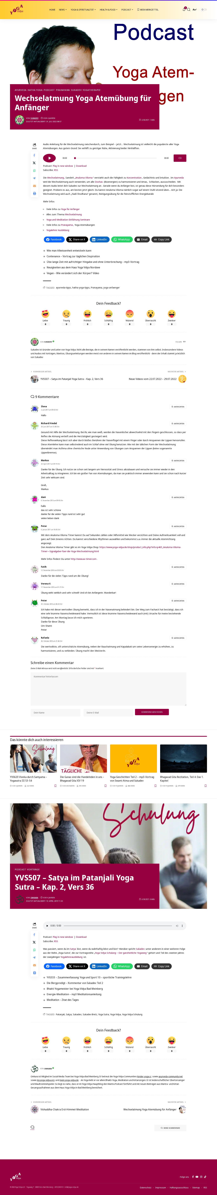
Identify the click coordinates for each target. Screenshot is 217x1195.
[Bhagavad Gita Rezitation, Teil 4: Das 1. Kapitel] (183, 758)
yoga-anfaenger (111, 287)
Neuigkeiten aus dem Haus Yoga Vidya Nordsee (73, 267)
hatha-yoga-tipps (81, 287)
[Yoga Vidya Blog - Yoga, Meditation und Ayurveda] (16, 9)
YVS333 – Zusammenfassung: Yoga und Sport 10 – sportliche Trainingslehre (89, 977)
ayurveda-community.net (171, 1076)
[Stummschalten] (180, 158)
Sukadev (76, 90)
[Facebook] (192, 1177)
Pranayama (63, 90)
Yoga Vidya (115, 1014)
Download (81, 165)
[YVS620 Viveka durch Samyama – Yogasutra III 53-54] (33, 758)
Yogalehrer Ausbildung (57, 230)
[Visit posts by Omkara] (19, 899)
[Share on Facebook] (34, 155)
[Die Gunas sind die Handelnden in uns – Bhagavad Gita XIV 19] (83, 758)
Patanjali (60, 1014)
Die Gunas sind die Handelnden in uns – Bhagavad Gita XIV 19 (82, 778)
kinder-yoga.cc (144, 1076)
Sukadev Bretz (90, 1014)
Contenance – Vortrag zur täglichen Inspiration (73, 256)
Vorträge (33, 869)
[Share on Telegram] (34, 178)
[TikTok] (205, 1177)
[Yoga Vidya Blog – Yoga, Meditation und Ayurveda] (15, 1177)
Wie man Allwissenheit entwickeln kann (69, 250)
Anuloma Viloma (83, 177)
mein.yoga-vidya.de (69, 1080)
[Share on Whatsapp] (34, 170)
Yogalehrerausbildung (71, 956)
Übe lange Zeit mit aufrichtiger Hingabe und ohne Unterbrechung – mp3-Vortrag (93, 262)
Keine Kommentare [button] (172, 1128)
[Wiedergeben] (49, 158)
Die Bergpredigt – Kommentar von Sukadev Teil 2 (75, 983)
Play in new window (63, 165)
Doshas (99, 181)
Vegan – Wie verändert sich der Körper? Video (73, 273)
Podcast (49, 90)
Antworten (179, 406)
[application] (114, 157)
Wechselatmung (55, 177)
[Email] (34, 185)
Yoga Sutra (103, 1014)
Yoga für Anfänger (70, 209)
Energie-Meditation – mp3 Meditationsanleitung (74, 994)
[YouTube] (197, 1177)
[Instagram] (201, 1177)
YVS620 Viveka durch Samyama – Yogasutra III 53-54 (28, 778)
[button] (188, 9)
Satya (73, 948)
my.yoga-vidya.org (45, 1080)
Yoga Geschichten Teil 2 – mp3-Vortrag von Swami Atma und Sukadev (132, 778)
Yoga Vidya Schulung (132, 1014)
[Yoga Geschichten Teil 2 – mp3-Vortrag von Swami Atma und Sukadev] (133, 758)
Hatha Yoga (35, 90)
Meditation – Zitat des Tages (63, 1000)
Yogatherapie (92, 90)
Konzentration (134, 177)
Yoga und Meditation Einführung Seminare (68, 219)
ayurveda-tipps (63, 287)
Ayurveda (21, 90)
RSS (56, 169)
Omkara (34, 897)
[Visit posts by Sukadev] (19, 120)
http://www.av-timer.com (83, 558)
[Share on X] (34, 163)
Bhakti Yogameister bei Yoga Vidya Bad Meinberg (75, 988)
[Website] (184, 342)
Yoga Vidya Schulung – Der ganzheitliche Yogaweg (120, 952)
